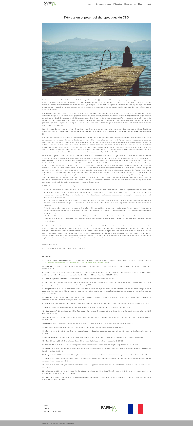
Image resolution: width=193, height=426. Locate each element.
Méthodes (117, 4)
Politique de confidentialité (53, 411)
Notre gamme (130, 4)
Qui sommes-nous (103, 4)
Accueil (90, 4)
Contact (147, 4)
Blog (140, 4)
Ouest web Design (67, 423)
